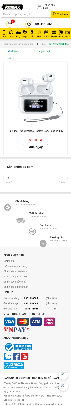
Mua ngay (35, 147)
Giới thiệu (8, 260)
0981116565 (31, 298)
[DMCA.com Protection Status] (35, 365)
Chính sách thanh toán (15, 286)
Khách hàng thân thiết (15, 276)
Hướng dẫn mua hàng (15, 266)
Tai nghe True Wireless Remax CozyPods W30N (35, 130)
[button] (8, 178)
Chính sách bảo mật (14, 281)
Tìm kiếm (62, 14)
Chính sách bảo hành (15, 271)
